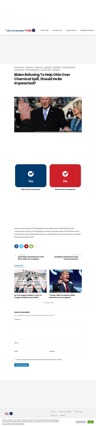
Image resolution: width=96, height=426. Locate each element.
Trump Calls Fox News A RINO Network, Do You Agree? (62, 296)
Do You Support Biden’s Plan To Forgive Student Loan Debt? (28, 296)
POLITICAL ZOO (45, 70)
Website (51, 351)
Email (16, 351)
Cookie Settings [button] (80, 422)
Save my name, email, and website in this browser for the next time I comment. (39, 359)
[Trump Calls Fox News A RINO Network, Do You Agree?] (65, 281)
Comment (17, 319)
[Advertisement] (48, 49)
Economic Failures (69, 67)
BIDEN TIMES (29, 67)
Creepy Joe (38, 67)
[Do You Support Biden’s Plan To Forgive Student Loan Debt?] (30, 281)
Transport (55, 70)
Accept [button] (91, 422)
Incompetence (19, 70)
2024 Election (19, 67)
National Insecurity (32, 70)
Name (16, 343)
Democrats (47, 67)
